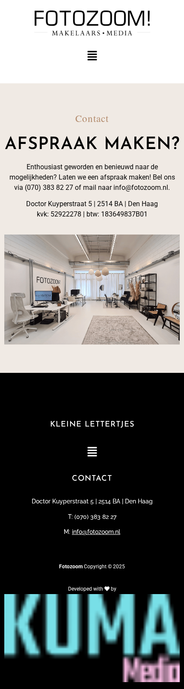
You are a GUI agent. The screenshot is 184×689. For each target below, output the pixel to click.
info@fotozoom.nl (96, 531)
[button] (92, 56)
